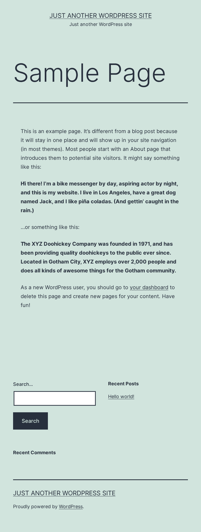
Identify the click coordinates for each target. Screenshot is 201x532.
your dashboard (149, 287)
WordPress (71, 506)
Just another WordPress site (100, 15)
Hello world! (121, 396)
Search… (23, 384)
